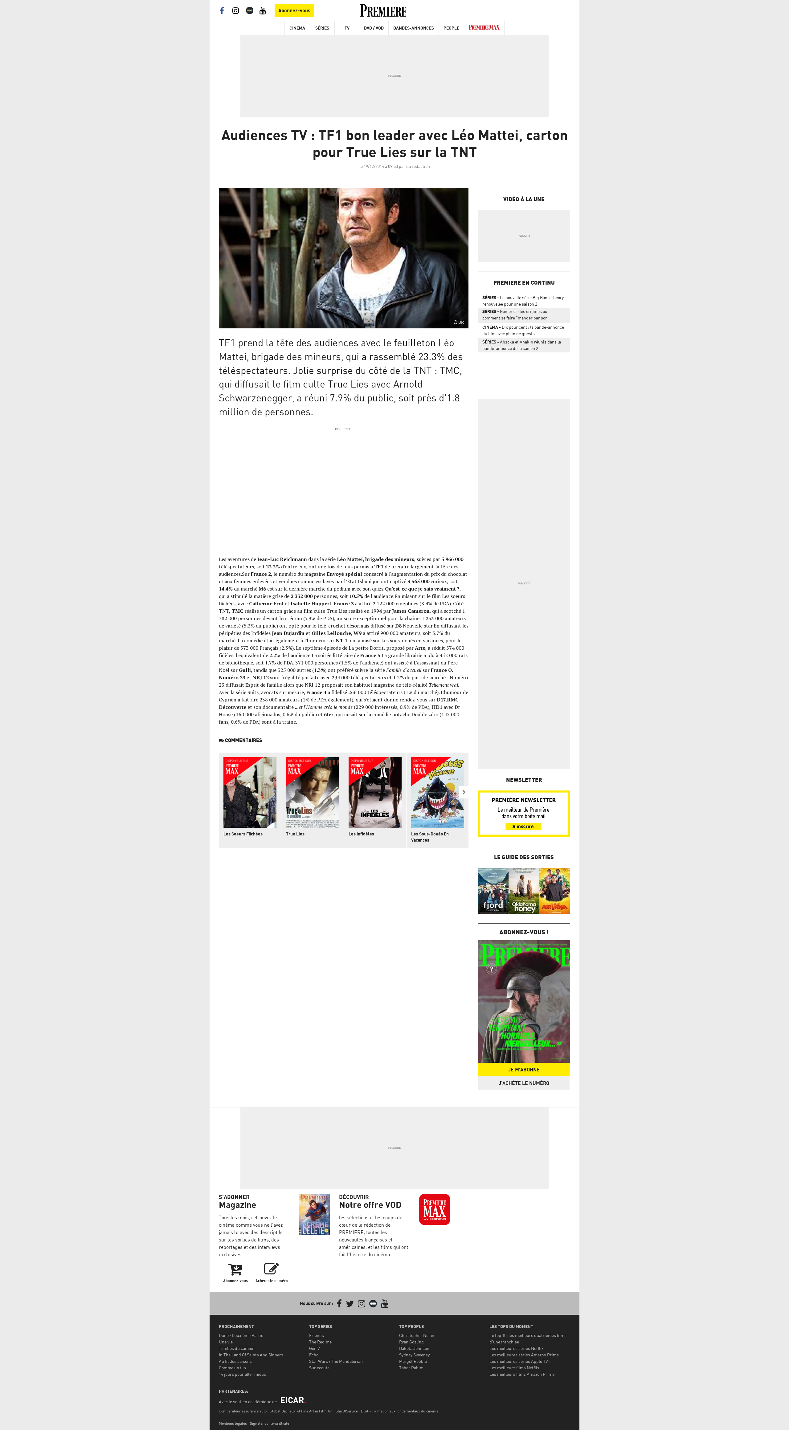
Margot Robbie (413, 1361)
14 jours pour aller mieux (242, 1374)
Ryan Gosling (411, 1341)
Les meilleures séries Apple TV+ (519, 1361)
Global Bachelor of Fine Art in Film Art (301, 1411)
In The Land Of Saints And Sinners (251, 1354)
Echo (313, 1354)
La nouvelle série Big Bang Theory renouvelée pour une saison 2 (523, 301)
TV (347, 27)
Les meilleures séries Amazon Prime (524, 1354)
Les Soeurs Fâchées (243, 833)
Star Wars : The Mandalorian (336, 1361)
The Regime (320, 1341)
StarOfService (347, 1411)
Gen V (314, 1348)
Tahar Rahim (411, 1367)
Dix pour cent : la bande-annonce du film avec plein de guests (523, 330)
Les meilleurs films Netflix (514, 1367)
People (451, 27)
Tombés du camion (237, 1348)
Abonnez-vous (294, 10)
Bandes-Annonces (413, 27)
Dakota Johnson (414, 1348)
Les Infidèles (361, 833)
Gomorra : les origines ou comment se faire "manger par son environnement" (515, 316)
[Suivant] (463, 792)
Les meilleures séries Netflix (516, 1348)
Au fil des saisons (235, 1361)
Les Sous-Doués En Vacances (430, 837)
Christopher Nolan (416, 1335)
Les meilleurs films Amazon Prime (521, 1374)
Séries (322, 27)
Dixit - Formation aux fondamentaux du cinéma (399, 1411)
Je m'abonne (524, 1069)
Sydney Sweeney (414, 1354)
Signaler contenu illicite (269, 1423)
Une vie (226, 1341)
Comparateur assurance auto (243, 1411)
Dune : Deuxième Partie (241, 1335)
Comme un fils (232, 1367)
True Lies (295, 833)
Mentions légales (233, 1423)
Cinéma (297, 27)
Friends (316, 1335)
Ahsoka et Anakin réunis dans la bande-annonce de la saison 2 (521, 345)
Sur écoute (319, 1367)
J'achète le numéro (524, 1083)
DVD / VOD (374, 27)
